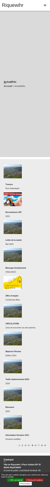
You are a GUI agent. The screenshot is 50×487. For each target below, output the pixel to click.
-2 (22, 445)
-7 (38, 445)
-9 (45, 445)
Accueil (8, 86)
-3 (25, 445)
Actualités (19, 86)
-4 (28, 445)
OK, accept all (16, 480)
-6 (35, 445)
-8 (42, 445)
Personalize (25, 484)
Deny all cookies (35, 480)
